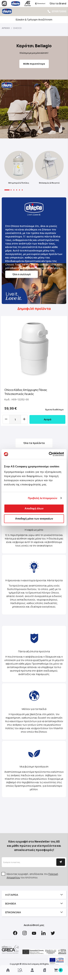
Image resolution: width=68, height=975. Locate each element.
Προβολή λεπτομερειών (42, 498)
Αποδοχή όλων (34, 508)
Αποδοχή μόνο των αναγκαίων (34, 518)
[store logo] (7, 11)
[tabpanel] (18, 168)
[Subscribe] (60, 862)
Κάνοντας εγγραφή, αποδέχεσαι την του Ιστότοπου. (32, 875)
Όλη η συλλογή (21, 274)
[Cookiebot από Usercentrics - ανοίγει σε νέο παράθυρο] (49, 454)
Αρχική (6, 28)
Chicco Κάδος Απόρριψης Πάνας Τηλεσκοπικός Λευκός (25, 392)
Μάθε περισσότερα (34, 63)
